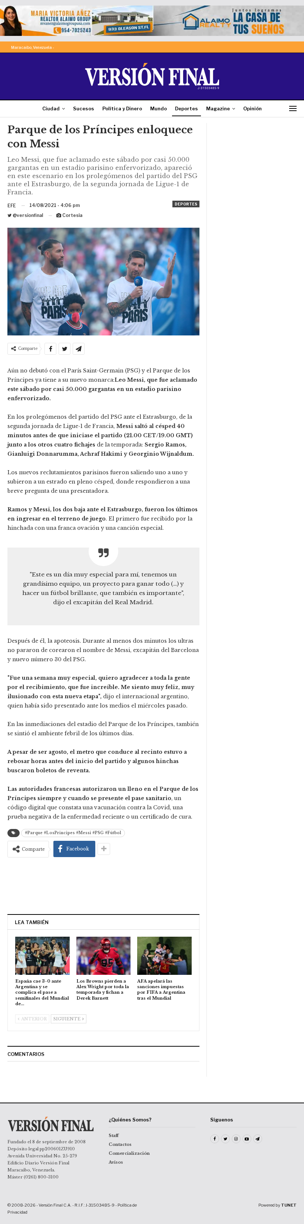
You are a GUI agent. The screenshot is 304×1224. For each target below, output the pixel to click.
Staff (114, 1135)
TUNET (289, 1205)
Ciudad (51, 108)
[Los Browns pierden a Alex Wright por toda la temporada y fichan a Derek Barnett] (103, 956)
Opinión (252, 108)
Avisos (116, 1162)
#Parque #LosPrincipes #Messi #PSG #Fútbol (73, 832)
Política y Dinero (122, 108)
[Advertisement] (103, 885)
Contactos (120, 1144)
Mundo (158, 108)
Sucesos (83, 108)
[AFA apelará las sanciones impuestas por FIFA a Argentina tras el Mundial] (164, 956)
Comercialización (129, 1153)
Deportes (186, 108)
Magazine (218, 108)
